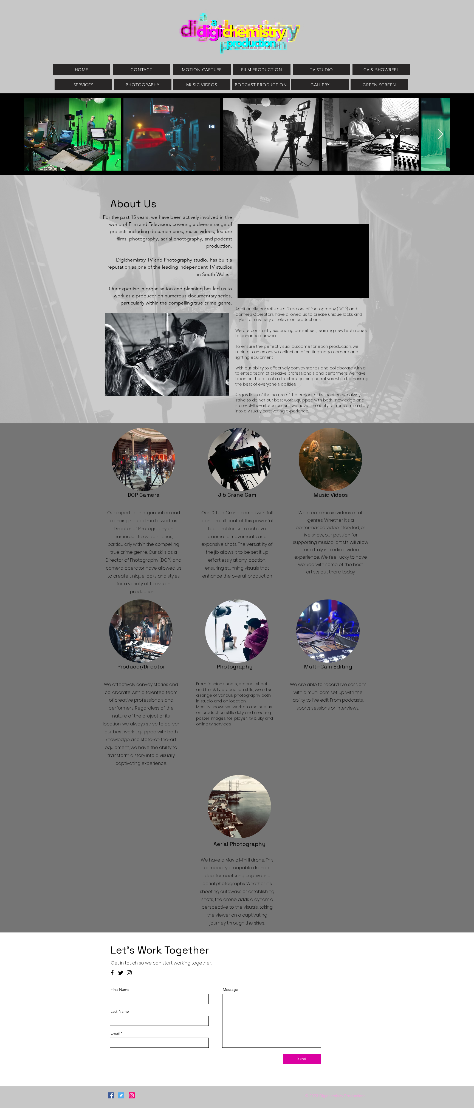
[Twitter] (120, 972)
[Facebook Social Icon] (111, 1095)
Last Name (120, 1011)
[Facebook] (112, 972)
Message (230, 989)
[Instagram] (129, 972)
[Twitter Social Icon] (121, 1095)
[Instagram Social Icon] (132, 1095)
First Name (120, 989)
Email (115, 1033)
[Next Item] (441, 134)
